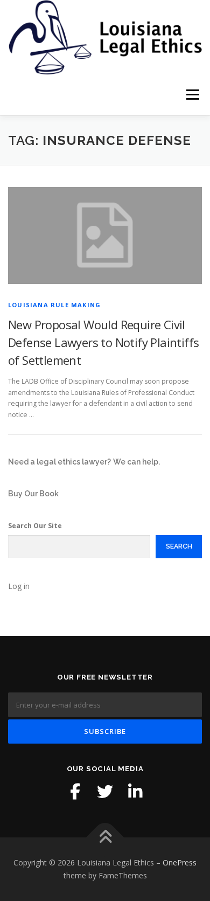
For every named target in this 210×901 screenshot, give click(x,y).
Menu (192, 95)
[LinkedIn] (135, 792)
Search (179, 546)
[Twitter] (105, 792)
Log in (19, 586)
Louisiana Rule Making (54, 305)
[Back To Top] (105, 838)
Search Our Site (35, 525)
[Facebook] (75, 792)
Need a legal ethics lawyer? (59, 462)
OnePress (180, 862)
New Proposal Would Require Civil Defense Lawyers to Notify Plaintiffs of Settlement (103, 342)
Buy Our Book (33, 493)
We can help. (136, 462)
